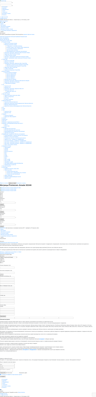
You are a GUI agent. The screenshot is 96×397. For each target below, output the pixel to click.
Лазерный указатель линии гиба (11, 168)
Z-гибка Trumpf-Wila (8, 68)
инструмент (41, 338)
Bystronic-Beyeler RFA (11, 74)
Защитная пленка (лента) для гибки (12, 95)
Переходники (7, 147)
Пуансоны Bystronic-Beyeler (10, 72)
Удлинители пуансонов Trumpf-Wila (12, 70)
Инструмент (5, 6)
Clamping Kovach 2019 (5, 242)
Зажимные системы (6, 146)
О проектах (4, 12)
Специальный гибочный (10, 36)
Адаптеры (4, 127)
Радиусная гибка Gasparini (10, 116)
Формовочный (24, 36)
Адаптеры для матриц (9, 132)
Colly (3, 110)
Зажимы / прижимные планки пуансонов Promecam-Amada (17, 58)
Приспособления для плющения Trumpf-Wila (16, 66)
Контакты (4, 14)
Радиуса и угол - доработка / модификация (14, 139)
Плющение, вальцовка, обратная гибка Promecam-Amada (17, 52)
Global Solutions (21, 392)
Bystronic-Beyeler (6, 71)
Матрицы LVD (7, 87)
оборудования (33, 349)
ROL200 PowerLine (8, 151)
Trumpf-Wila (4, 59)
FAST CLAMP (7, 159)
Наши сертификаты (4, 38)
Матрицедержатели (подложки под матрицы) (17, 51)
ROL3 (5, 158)
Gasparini (4, 114)
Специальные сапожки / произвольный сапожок (15, 138)
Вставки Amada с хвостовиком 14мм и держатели (18, 47)
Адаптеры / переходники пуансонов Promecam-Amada (16, 56)
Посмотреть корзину (21, 183)
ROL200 (6, 150)
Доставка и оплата (6, 13)
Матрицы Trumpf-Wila (9, 62)
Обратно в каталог (4, 183)
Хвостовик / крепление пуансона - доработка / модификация (18, 142)
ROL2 (5, 154)
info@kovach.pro (3, 18)
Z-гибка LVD (7, 92)
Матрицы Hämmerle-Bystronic (10, 104)
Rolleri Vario (7, 126)
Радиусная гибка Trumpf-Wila (10, 67)
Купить (1, 204)
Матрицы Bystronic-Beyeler (10, 79)
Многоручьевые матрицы (12, 50)
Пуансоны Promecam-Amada (10, 43)
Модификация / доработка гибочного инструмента (13, 134)
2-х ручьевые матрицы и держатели (15, 48)
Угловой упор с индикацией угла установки (16, 172)
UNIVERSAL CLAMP (8, 162)
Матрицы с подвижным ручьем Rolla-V (10, 122)
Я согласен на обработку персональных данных (11, 374)
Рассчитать (2, 316)
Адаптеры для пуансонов (10, 128)
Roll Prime (6, 98)
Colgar (3, 108)
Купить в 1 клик (12, 183)
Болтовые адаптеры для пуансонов (12, 130)
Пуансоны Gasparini (8, 115)
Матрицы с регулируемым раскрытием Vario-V (12, 123)
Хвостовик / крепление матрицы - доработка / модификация (18, 143)
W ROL (5, 155)
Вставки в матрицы (8, 99)
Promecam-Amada (6, 42)
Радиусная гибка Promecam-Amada (12, 54)
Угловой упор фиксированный (13, 174)
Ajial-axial (4, 120)
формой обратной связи (29, 34)
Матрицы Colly (7, 112)
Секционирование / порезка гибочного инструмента (16, 135)
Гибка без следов (6, 94)
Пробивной (17, 36)
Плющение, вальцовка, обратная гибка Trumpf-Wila (15, 63)
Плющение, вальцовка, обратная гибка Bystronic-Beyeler (16, 80)
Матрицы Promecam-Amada (10, 44)
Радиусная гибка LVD (9, 90)
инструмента (26, 349)
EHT (3, 107)
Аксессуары (5, 167)
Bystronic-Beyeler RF (11, 75)
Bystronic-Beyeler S (11, 78)
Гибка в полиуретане (9, 96)
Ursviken (4, 118)
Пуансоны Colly (7, 111)
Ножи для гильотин (6, 166)
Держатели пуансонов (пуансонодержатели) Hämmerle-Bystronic (18, 103)
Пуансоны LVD (7, 86)
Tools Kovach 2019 (14, 242)
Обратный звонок (4, 21)
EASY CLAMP (7, 160)
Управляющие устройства (10, 164)
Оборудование (5, 9)
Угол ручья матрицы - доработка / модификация (15, 140)
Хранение (4, 8)
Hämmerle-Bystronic (6, 100)
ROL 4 (5, 152)
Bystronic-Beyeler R (11, 76)
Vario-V (6, 124)
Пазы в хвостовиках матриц (10, 144)
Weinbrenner (4, 119)
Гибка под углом (8, 170)
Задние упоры (7, 178)
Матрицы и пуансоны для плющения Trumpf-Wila (17, 64)
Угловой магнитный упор (12, 171)
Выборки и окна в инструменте (11, 136)
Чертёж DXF (2, 227)
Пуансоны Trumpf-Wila (9, 60)
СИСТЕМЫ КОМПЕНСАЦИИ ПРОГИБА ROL (13, 163)
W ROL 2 (6, 156)
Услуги (3, 10)
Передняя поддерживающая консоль (12, 176)
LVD (3, 84)
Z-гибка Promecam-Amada (10, 55)
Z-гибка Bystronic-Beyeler (10, 83)
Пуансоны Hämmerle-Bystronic (11, 102)
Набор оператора (8, 175)
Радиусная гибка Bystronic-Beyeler (12, 82)
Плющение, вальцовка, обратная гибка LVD (14, 88)
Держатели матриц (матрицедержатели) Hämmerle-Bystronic (17, 106)
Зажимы (6, 148)
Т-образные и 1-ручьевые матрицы (14, 46)
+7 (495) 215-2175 (4, 17)
